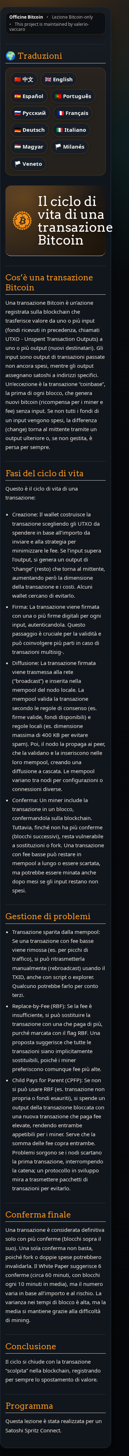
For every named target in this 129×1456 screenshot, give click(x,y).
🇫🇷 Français (72, 112)
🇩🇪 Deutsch (29, 129)
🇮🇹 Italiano (71, 129)
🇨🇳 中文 (23, 79)
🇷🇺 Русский (30, 112)
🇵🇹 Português (73, 96)
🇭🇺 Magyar (28, 146)
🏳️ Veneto (28, 163)
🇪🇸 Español (28, 96)
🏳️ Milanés (69, 146)
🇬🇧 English (59, 79)
